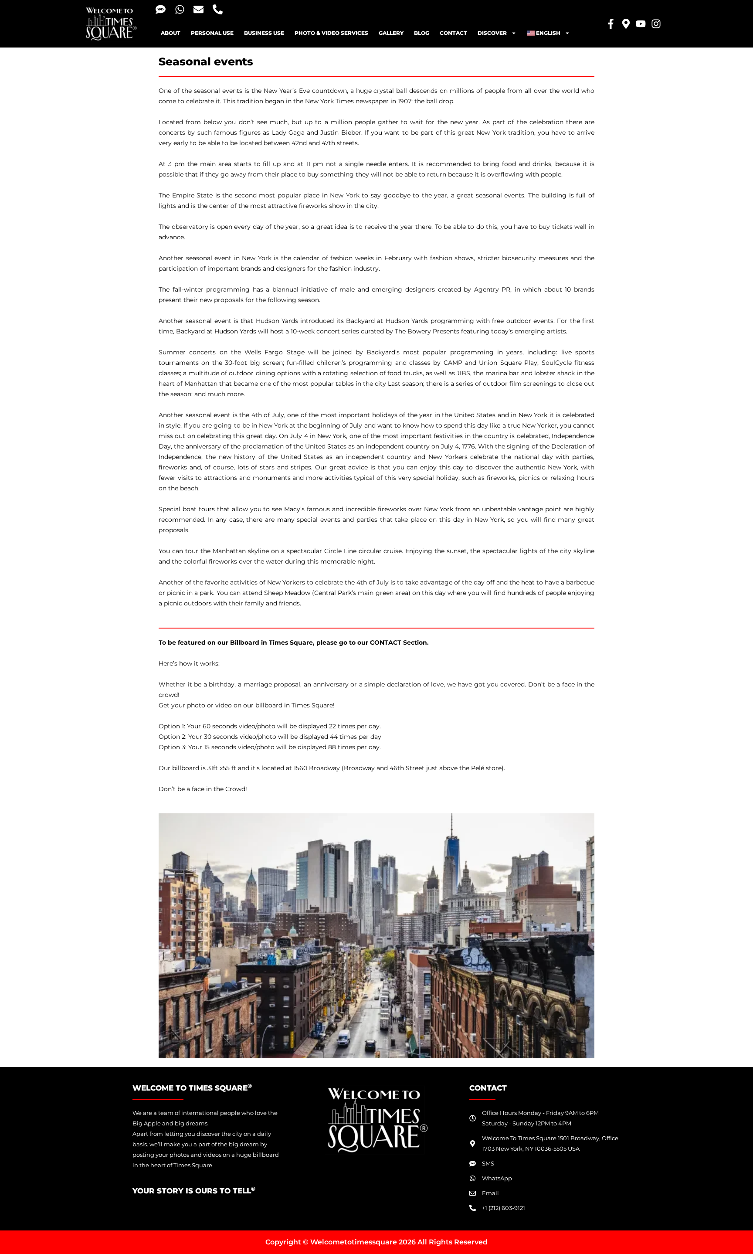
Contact (453, 33)
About (170, 33)
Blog (421, 33)
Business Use (264, 33)
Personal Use (212, 33)
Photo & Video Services (331, 33)
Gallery (391, 33)
